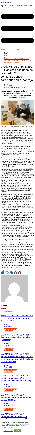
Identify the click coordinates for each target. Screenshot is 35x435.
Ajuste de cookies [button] (8, 431)
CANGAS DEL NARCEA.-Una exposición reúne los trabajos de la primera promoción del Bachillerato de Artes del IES (17, 358)
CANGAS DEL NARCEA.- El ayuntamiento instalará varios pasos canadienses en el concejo (16, 378)
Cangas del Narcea (10, 87)
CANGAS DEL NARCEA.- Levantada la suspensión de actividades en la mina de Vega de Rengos (17, 418)
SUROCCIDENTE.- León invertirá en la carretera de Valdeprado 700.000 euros (17, 318)
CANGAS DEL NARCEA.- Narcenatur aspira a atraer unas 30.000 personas (16, 397)
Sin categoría (8, 331)
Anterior (3, 308)
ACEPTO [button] (18, 431)
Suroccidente (21, 87)
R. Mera (6, 84)
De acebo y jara (6, 2)
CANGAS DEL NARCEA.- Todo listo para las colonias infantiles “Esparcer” (16, 337)
